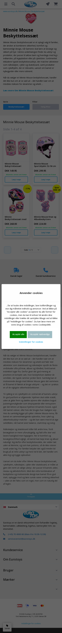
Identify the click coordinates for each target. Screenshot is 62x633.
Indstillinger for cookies (31, 341)
